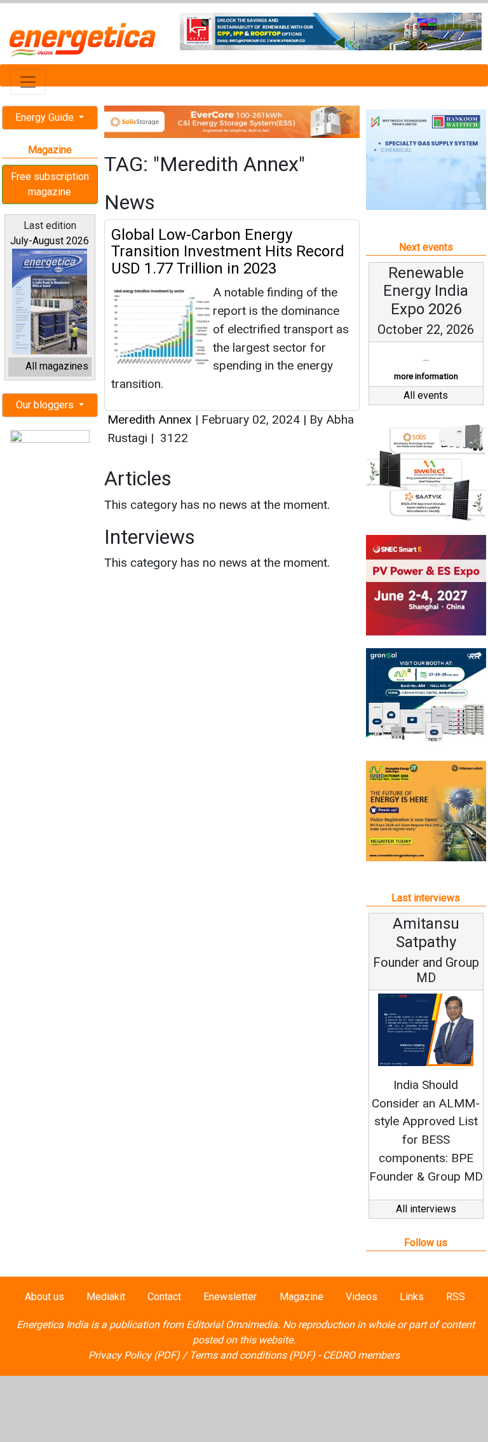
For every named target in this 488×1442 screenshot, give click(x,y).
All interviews (426, 1209)
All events (425, 395)
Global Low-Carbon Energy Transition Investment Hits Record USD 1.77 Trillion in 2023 (227, 251)
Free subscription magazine (50, 184)
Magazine (301, 1297)
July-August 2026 (49, 241)
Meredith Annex (149, 419)
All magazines (56, 366)
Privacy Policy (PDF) (134, 1355)
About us (44, 1297)
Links (412, 1297)
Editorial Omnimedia (232, 1325)
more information (426, 376)
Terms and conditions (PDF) (252, 1355)
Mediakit (105, 1297)
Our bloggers (46, 405)
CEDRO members (361, 1355)
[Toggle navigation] (28, 82)
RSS (455, 1297)
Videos (361, 1297)
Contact (164, 1297)
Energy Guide (45, 117)
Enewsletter (230, 1297)
